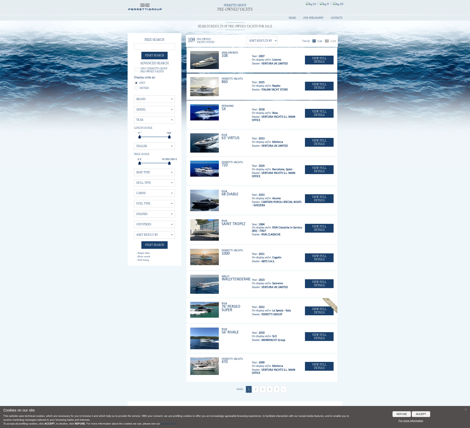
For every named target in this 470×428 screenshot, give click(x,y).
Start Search (154, 55)
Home (292, 18)
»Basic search (143, 256)
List (314, 41)
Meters (141, 88)
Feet (141, 83)
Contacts (336, 18)
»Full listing (143, 259)
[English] (311, 4)
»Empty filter (143, 252)
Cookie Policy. (169, 423)
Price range (141, 154)
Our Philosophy (313, 18)
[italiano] (324, 4)
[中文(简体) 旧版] (338, 4)
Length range (143, 127)
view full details (319, 60)
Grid (327, 41)
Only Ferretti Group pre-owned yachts (153, 70)
